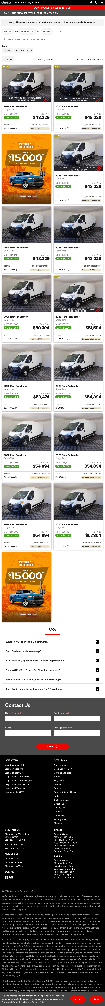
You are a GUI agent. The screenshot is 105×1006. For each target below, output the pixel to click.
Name (13, 713)
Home (6, 13)
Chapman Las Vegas (14, 866)
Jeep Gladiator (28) (14, 772)
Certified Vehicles (62, 772)
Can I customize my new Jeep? (23, 651)
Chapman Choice (13, 858)
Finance (57, 784)
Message (63, 727)
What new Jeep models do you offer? (27, 641)
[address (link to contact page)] (91, 2)
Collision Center (61, 800)
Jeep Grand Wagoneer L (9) (18, 788)
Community (59, 815)
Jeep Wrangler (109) (14, 792)
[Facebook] (6, 877)
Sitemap (58, 823)
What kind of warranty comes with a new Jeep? (33, 679)
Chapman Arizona (13, 862)
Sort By (79, 59)
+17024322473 (18, 844)
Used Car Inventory (63, 768)
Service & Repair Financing (66, 792)
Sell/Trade (59, 780)
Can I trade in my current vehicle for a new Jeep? (34, 689)
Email (61, 713)
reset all (57, 31)
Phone (8, 727)
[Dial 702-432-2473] (96, 2)
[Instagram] (11, 877)
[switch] (102, 2)
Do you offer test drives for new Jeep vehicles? (33, 670)
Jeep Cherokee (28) (14, 765)
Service (57, 788)
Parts (56, 796)
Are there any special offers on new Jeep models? (35, 660)
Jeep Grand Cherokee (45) (17, 776)
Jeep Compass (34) (14, 768)
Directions (59, 804)
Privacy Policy (61, 819)
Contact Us (59, 807)
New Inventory (61, 765)
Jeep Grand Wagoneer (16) (17, 784)
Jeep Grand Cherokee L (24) (18, 780)
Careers (58, 811)
